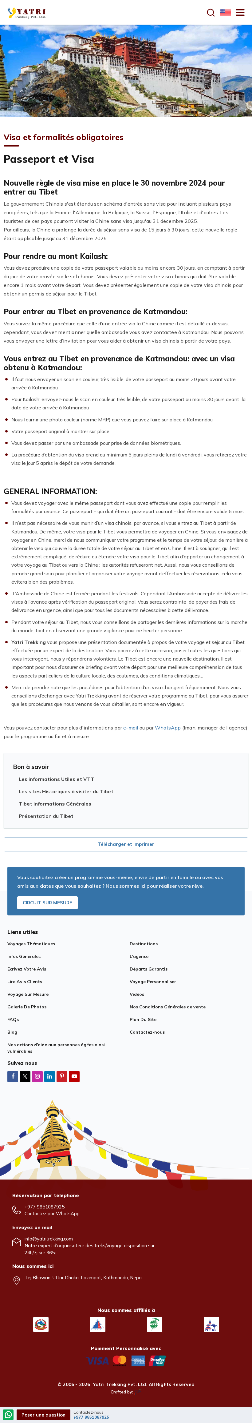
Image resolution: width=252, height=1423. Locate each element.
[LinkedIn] (49, 1076)
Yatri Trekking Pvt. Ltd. (120, 1384)
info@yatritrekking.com (49, 1239)
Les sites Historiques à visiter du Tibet (66, 791)
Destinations (144, 944)
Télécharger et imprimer (126, 844)
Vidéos (137, 994)
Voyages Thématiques (31, 944)
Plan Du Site (143, 1019)
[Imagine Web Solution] (137, 1392)
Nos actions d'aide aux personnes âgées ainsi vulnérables (56, 1048)
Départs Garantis (148, 969)
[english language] (225, 12)
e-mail (130, 728)
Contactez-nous (147, 1032)
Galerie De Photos (26, 1007)
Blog (12, 1032)
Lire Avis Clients (24, 981)
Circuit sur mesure (47, 903)
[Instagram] (37, 1076)
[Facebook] (12, 1076)
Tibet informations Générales (55, 804)
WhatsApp (168, 728)
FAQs (13, 1019)
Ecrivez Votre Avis (26, 969)
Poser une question (43, 1415)
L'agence (139, 956)
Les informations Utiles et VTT (56, 779)
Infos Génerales (24, 956)
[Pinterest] (62, 1076)
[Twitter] (25, 1076)
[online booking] (126, 1360)
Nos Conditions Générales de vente (168, 1007)
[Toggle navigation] (238, 12)
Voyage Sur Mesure (28, 994)
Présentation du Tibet (46, 816)
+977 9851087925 (45, 1207)
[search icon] (210, 12)
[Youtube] (74, 1076)
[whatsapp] (8, 1415)
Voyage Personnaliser (153, 981)
